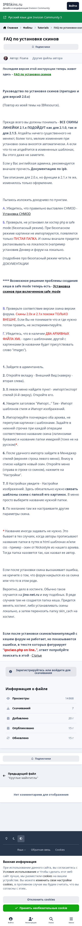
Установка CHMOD (17, 214)
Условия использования (19, 872)
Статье (37, 655)
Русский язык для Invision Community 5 (35, 17)
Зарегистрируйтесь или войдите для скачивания (43, 671)
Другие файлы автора (47, 58)
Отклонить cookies (41, 899)
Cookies (60, 849)
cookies (47, 876)
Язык (20, 849)
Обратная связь (40, 849)
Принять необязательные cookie (43, 908)
